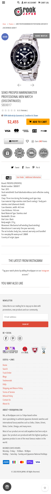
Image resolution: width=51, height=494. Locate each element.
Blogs (5, 376)
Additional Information (33, 177)
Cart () (44, 2)
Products (11, 24)
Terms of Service (9, 392)
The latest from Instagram (25, 260)
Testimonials (7, 380)
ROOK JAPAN (21, 471)
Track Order (7, 372)
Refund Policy (8, 395)
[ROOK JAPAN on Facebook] (5, 338)
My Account (30, 2)
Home (5, 365)
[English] (7, 177)
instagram (45, 270)
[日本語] (10, 177)
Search (5, 368)
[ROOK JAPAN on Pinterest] (12, 338)
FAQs (4, 384)
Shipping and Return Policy (13, 388)
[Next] (32, 85)
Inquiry (14, 141)
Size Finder (20, 177)
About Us (6, 403)
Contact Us (7, 399)
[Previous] (19, 85)
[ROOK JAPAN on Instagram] (19, 338)
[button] (27, 141)
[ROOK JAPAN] (25, 11)
